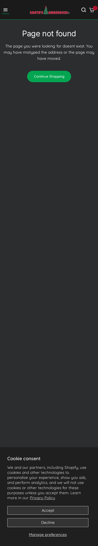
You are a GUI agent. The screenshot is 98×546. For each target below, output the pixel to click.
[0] (91, 10)
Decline (48, 522)
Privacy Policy (42, 497)
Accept (48, 510)
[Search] (84, 10)
